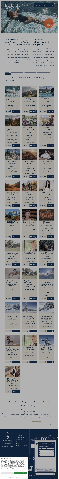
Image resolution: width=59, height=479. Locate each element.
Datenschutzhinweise (11, 477)
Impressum (18, 477)
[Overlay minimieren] (26, 458)
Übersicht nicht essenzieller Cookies (14, 475)
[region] (14, 465)
